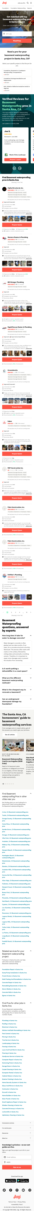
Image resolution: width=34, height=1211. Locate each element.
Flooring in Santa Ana (9, 1053)
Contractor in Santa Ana (10, 1089)
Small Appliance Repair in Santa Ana (14, 1102)
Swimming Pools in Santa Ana (12, 1063)
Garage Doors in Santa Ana (11, 1066)
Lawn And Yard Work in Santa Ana (13, 1050)
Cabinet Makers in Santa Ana (11, 1076)
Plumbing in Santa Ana (9, 1020)
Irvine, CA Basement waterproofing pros (15, 812)
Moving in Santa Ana (9, 1037)
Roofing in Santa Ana (9, 1024)
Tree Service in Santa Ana (10, 1040)
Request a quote (15, 159)
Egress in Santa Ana (8, 995)
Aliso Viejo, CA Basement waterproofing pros (16, 880)
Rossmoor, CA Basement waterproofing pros (16, 913)
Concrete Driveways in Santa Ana (13, 1108)
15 (26, 612)
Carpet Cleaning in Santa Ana (11, 1069)
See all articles (10, 735)
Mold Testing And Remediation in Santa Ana (16, 979)
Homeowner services (8, 1123)
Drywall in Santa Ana (9, 1092)
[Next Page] (31, 612)
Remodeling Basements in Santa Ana (14, 986)
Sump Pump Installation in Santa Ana (14, 973)
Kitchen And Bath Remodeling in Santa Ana (16, 1030)
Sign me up (17, 1167)
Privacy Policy (22, 1202)
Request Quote (17, 225)
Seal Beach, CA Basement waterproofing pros (17, 901)
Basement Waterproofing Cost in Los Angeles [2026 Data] (12, 761)
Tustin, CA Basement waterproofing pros (15, 815)
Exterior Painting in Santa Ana (12, 1079)
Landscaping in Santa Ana (10, 1043)
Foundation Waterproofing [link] (18, 8)
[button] (5, 218)
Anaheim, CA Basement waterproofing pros (16, 841)
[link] (6, 155)
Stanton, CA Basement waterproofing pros (16, 866)
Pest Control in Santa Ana (10, 1034)
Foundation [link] (5, 8)
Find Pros (17, 41)
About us (4, 1138)
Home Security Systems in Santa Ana (14, 1082)
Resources (5, 1133)
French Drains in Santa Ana (11, 976)
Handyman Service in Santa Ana (12, 1056)
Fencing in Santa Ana (9, 1047)
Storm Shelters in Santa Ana (11, 989)
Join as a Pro (21, 3)
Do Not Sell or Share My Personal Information (17, 1207)
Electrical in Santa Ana (9, 1027)
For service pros (6, 1128)
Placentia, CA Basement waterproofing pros (16, 898)
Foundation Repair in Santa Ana (12, 969)
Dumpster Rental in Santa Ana (12, 1073)
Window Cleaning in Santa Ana (12, 1105)
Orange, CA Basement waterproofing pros (15, 835)
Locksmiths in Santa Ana (10, 1112)
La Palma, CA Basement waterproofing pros (16, 933)
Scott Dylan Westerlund (10, 754)
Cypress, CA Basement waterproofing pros (16, 904)
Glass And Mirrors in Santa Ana (12, 1086)
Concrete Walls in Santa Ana (11, 992)
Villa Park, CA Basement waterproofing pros (16, 838)
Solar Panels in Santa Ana (10, 1099)
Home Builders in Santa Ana (11, 1095)
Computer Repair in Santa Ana (12, 1060)
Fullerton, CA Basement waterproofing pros (16, 884)
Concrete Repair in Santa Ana (11, 982)
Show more (29, 213)
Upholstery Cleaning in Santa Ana (13, 1115)
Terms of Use (12, 1202)
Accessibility (16, 1204)
